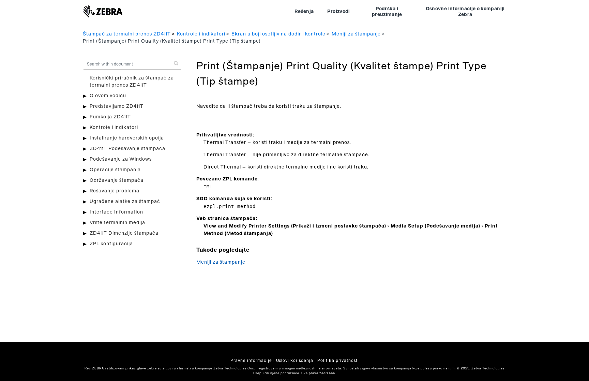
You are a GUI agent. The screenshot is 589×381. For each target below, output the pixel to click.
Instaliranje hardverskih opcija (127, 138)
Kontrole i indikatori (201, 34)
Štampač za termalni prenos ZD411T (127, 34)
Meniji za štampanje (356, 34)
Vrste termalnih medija (117, 222)
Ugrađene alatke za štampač (125, 201)
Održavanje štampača (117, 180)
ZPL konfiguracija (111, 243)
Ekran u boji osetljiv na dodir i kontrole (278, 34)
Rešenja (304, 11)
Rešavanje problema (114, 191)
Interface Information (116, 212)
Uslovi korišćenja (294, 360)
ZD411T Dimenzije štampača (124, 233)
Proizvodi (338, 11)
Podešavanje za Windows (121, 159)
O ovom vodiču (108, 95)
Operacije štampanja (115, 169)
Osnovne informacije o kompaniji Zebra (465, 11)
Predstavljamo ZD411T (117, 106)
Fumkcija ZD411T (110, 117)
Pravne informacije (251, 360)
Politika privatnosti (338, 360)
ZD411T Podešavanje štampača (127, 148)
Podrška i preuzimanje (387, 11)
